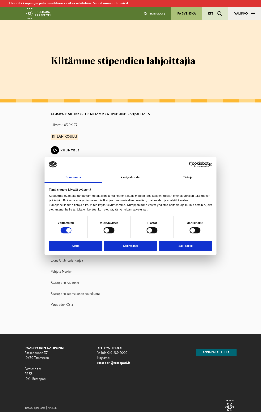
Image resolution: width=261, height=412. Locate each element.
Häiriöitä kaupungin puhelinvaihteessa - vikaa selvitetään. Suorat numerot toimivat (68, 3)
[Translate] (154, 13)
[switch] (109, 230)
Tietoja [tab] (187, 177)
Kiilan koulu (64, 137)
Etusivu (58, 114)
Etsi (211, 13)
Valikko (241, 13)
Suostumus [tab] (73, 177)
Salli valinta (130, 245)
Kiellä (75, 245)
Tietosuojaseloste (35, 408)
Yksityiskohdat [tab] (130, 177)
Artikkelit (77, 114)
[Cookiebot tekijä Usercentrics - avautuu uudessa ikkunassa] (195, 164)
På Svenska (186, 13)
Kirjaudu (52, 408)
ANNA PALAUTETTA (216, 352)
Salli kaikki (185, 245)
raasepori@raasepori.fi (113, 363)
